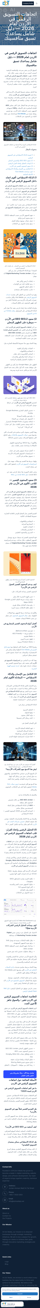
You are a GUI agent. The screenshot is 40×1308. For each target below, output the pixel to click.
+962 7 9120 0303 (16, 1195)
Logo (7, 1262)
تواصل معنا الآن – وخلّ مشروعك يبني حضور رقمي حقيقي (22, 1074)
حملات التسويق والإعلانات (19, 435)
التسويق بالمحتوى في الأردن (15, 980)
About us (5, 1213)
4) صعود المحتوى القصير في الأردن (21, 166)
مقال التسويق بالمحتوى (20, 616)
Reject (11, 1297)
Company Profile (28, 3)
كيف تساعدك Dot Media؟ (24, 172)
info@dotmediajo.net (16, 1201)
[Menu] (37, 3)
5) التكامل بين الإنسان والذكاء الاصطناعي (19, 169)
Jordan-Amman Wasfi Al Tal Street (21, 1188)
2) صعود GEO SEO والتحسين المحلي (20, 160)
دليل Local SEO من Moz (19, 475)
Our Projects (7, 1218)
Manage (29, 1297)
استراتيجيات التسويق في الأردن (26, 464)
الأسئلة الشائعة (28, 174)
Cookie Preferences (8, 1306)
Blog (6, 1264)
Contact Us (6, 1216)
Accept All (20, 1293)
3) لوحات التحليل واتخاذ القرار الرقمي (20, 163)
